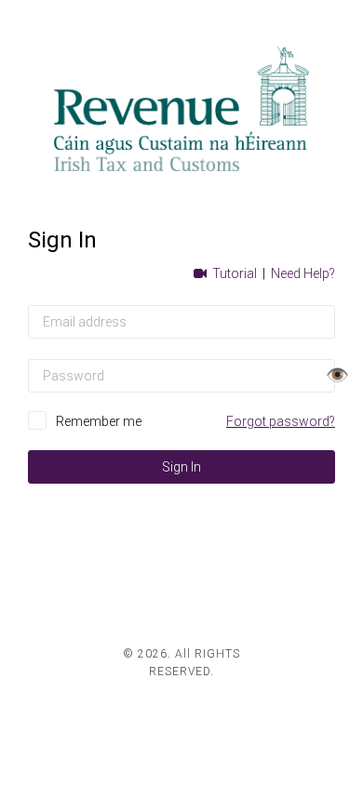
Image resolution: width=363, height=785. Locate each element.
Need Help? (303, 273)
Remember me (98, 421)
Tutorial (233, 273)
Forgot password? (280, 421)
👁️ (337, 375)
